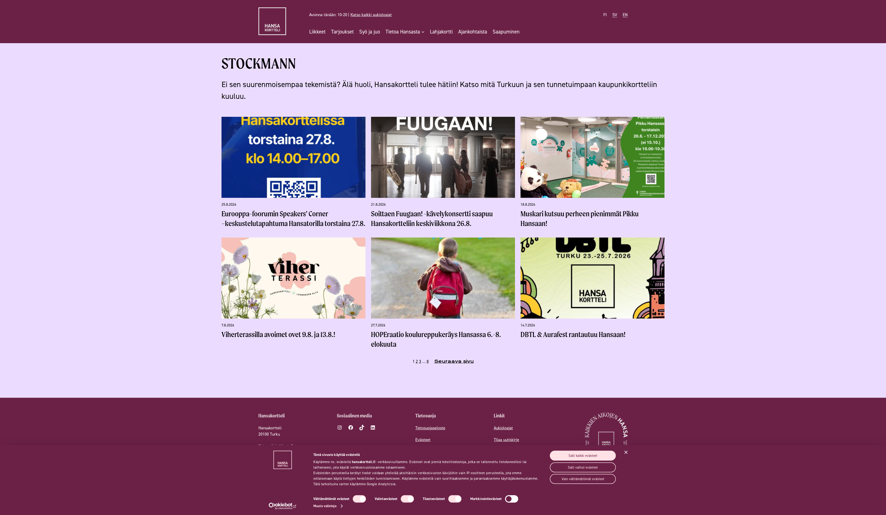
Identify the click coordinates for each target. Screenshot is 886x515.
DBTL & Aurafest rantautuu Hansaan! (573, 334)
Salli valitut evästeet (583, 467)
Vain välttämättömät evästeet (583, 479)
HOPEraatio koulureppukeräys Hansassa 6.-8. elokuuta (436, 339)
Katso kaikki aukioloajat (371, 14)
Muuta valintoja (324, 506)
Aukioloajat (503, 427)
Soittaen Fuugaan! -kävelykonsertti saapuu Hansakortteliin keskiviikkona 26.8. (432, 218)
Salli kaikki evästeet (583, 455)
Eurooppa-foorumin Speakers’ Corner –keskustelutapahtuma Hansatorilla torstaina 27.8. (293, 218)
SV (614, 14)
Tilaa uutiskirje (506, 439)
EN (625, 14)
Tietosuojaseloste (430, 427)
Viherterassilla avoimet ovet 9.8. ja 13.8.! (278, 334)
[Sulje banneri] (626, 452)
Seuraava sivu (454, 361)
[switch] (407, 499)
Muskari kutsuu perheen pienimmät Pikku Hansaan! (580, 218)
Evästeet (423, 439)
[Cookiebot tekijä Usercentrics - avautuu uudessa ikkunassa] (283, 506)
